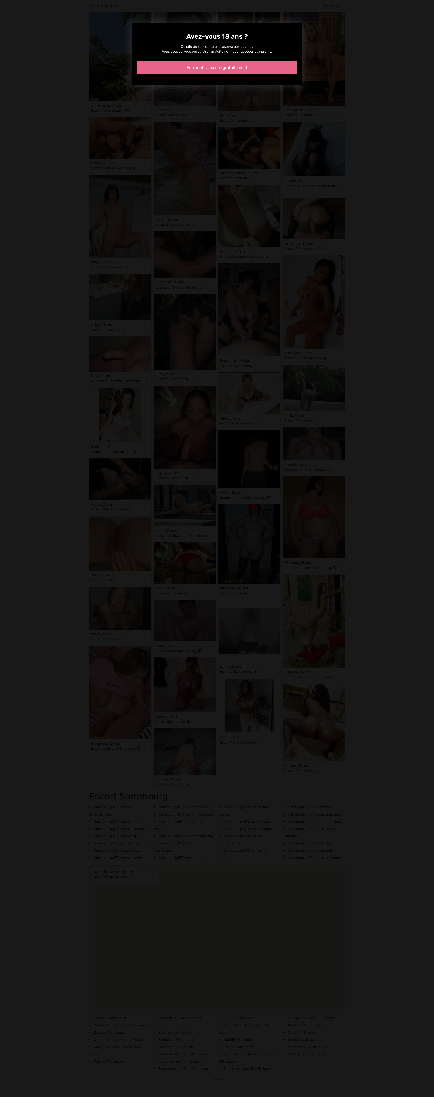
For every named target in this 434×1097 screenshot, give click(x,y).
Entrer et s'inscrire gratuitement (217, 67)
